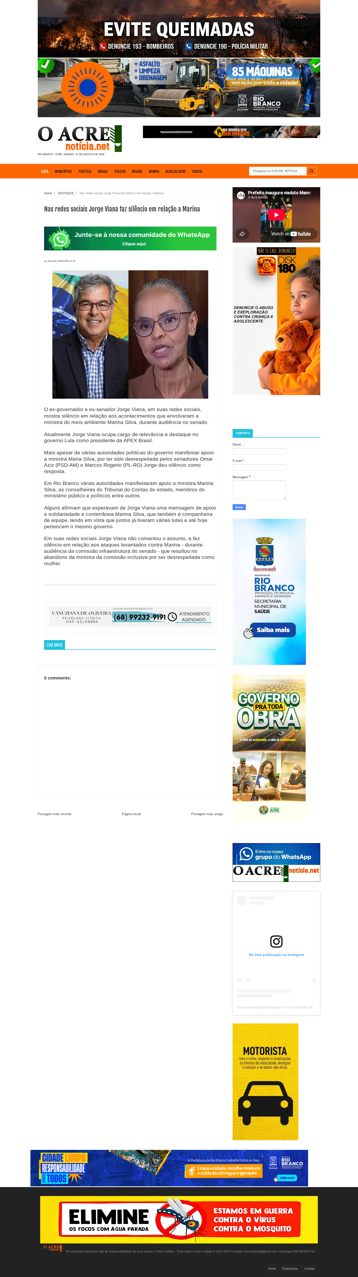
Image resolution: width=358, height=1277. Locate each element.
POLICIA (119, 171)
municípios (63, 171)
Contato (309, 1268)
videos (197, 171)
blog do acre (176, 171)
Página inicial (131, 814)
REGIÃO (137, 171)
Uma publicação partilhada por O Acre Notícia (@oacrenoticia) (285, 1007)
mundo (154, 171)
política (84, 171)
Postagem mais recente (54, 814)
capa (44, 171)
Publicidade (290, 1268)
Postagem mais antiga (207, 814)
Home (272, 1268)
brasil (103, 171)
